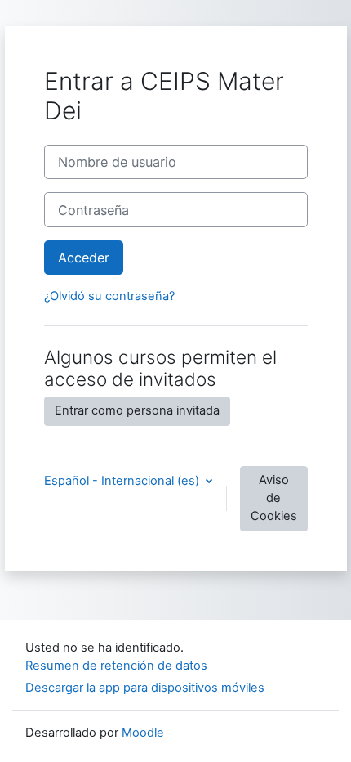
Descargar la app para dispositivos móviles (144, 687)
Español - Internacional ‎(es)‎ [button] (123, 480)
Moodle (143, 732)
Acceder (83, 257)
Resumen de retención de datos (116, 665)
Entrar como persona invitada (137, 410)
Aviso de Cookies (274, 498)
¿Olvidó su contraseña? (109, 296)
